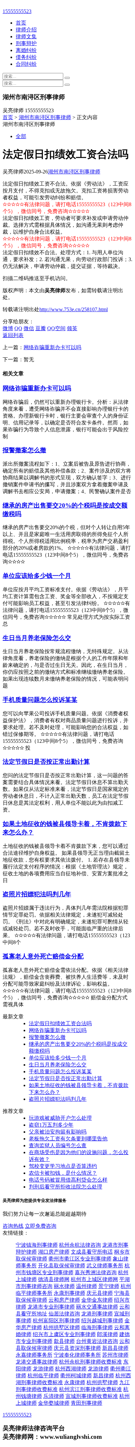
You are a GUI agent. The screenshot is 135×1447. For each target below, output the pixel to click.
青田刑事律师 (86, 1403)
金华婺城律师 (53, 1403)
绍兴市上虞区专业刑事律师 (64, 1334)
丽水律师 (64, 1286)
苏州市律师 (115, 1355)
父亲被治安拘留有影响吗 (58, 1131)
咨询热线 (13, 1226)
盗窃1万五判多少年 (51, 1125)
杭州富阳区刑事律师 (56, 1320)
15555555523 (17, 11)
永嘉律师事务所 (34, 1355)
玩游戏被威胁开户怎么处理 (60, 1118)
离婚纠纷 (26, 50)
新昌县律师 (115, 1348)
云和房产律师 (64, 1300)
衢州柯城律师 (76, 1375)
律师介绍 (26, 29)
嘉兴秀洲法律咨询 (96, 1272)
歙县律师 (64, 1341)
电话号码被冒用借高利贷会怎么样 (68, 1180)
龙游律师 (43, 1368)
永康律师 (74, 1382)
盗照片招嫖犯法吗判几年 (37, 894)
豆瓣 (40, 328)
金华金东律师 (97, 1300)
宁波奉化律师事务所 (77, 1355)
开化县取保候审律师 (61, 1265)
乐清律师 (53, 1396)
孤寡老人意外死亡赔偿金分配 (43, 956)
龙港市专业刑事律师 (51, 1307)
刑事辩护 (26, 43)
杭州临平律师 (43, 1375)
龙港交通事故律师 (37, 1362)
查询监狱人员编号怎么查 (58, 1145)
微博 (8, 328)
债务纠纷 (26, 57)
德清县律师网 (53, 1279)
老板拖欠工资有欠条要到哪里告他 (68, 1138)
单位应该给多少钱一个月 (37, 575)
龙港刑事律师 (97, 1313)
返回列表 (13, 335)
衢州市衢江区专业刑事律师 (79, 1258)
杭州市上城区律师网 (94, 1279)
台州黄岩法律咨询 (97, 1341)
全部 (21, 136)
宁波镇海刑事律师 (37, 1245)
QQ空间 (56, 328)
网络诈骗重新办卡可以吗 (52, 347)
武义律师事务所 (105, 1265)
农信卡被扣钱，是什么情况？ (63, 1173)
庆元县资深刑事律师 (77, 1348)
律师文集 (26, 36)
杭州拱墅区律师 (61, 1327)
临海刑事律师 (97, 1327)
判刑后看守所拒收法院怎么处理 (65, 1186)
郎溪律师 (107, 1334)
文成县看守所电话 (92, 1252)
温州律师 (86, 1286)
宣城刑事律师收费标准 (92, 1396)
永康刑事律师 (69, 1293)
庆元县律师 (100, 1293)
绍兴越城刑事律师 (102, 1320)
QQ (18, 328)
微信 (29, 328)
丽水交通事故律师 (97, 1307)
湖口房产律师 (53, 1252)
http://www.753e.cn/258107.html (73, 309)
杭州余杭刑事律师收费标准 (90, 1362)
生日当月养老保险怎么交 (37, 637)
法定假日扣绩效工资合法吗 (60, 1023)
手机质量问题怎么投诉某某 (40, 699)
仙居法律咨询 (64, 1313)
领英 (72, 328)
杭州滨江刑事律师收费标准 (90, 1389)
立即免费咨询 (40, 1226)
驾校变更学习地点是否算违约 (63, 1166)
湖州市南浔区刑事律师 (45, 117)
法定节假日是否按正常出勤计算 (46, 761)
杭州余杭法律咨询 (80, 1245)
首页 (21, 23)
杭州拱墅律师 (102, 1382)
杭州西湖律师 (71, 1368)
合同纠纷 (26, 64)
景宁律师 (108, 1286)
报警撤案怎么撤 (24, 450)
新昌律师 (103, 1375)
